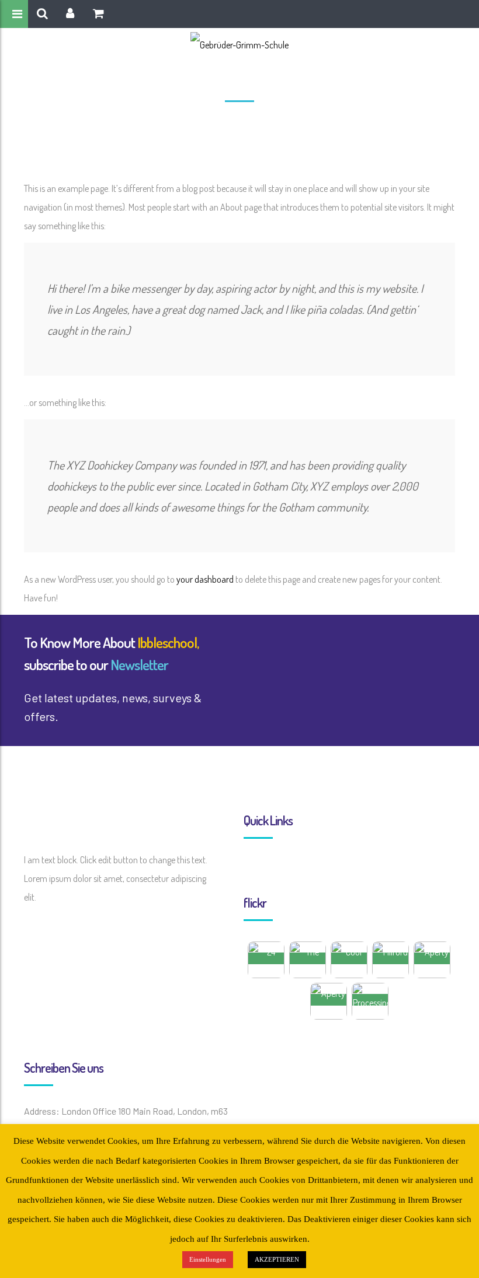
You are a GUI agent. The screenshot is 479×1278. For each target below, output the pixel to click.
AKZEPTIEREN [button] (277, 1259)
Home (213, 123)
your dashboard (205, 579)
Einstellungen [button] (207, 1259)
